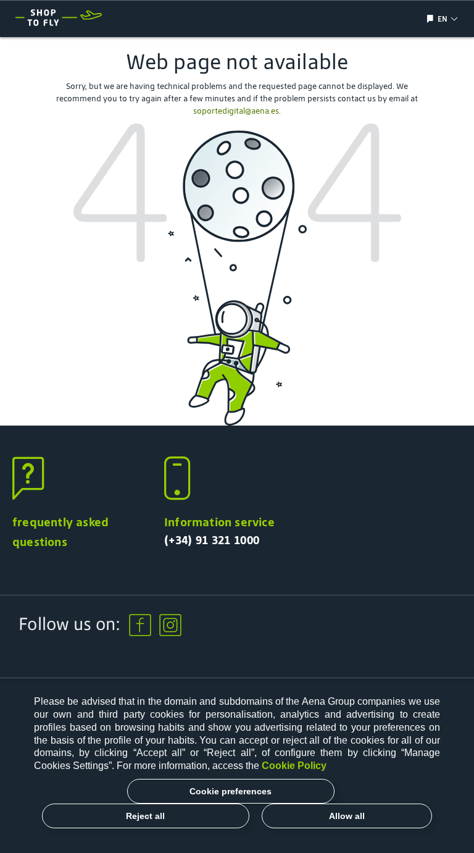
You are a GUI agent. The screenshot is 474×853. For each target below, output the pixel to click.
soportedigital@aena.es (236, 111)
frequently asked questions (60, 532)
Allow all (347, 816)
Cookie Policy (294, 765)
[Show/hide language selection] (432, 19)
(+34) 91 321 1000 (211, 539)
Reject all (145, 816)
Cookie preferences (230, 791)
